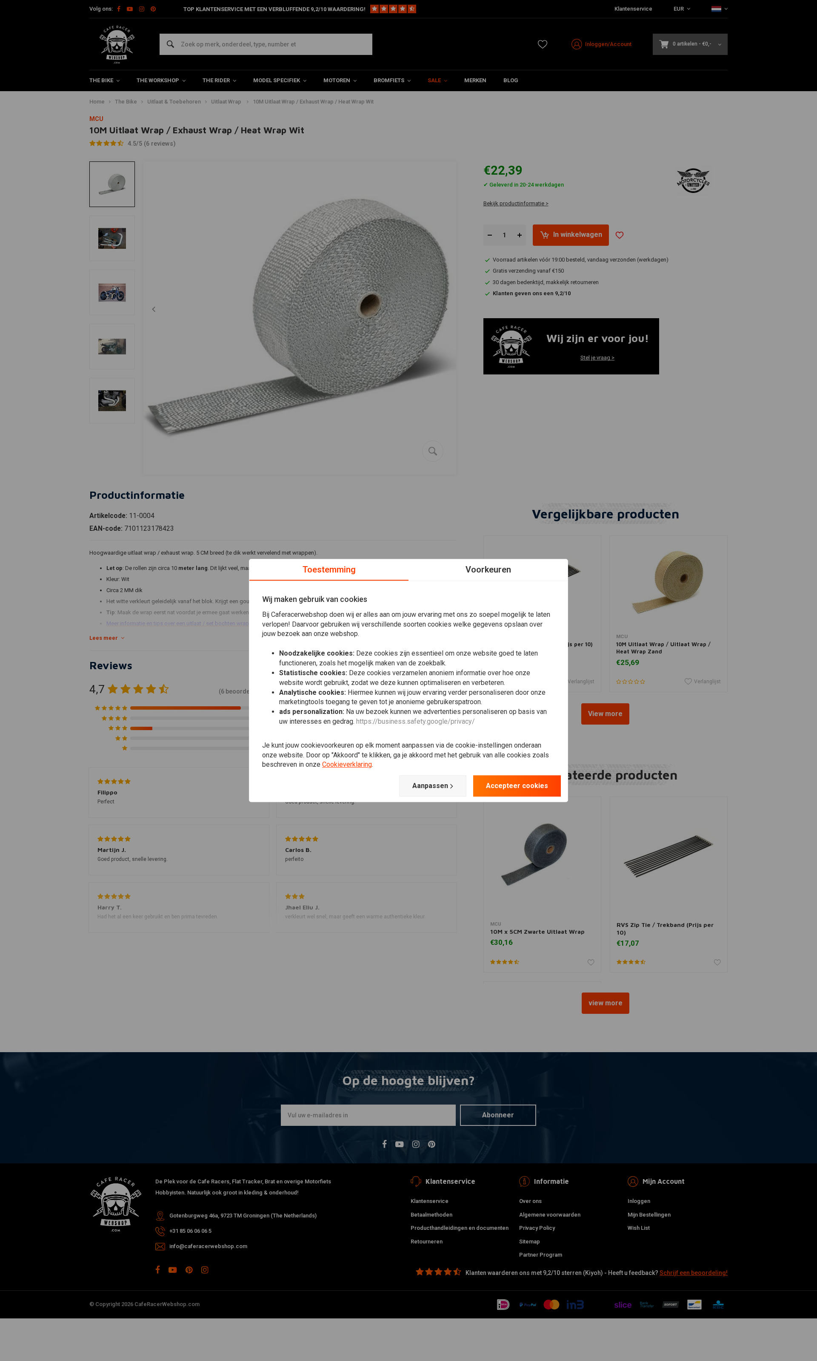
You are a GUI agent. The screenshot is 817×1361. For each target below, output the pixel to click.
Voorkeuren (488, 569)
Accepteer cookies (517, 786)
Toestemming (329, 569)
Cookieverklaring (347, 765)
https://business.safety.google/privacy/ (415, 721)
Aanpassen (430, 786)
